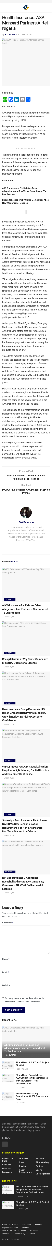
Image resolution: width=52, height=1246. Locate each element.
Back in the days (7, 1159)
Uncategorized (43, 1174)
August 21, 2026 (9, 617)
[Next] (28, 212)
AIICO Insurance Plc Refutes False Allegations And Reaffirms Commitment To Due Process (24, 191)
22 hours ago (10, 1055)
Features (6, 1168)
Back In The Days (9, 1231)
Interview (23, 1158)
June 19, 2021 (27, 34)
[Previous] (23, 212)
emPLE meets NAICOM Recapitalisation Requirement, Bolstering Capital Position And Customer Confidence (25, 770)
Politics (39, 1166)
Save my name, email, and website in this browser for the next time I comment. (24, 1000)
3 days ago (21, 1103)
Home (4, 1224)
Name (6, 959)
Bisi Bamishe (11, 34)
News (21, 1162)
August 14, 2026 (9, 835)
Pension (40, 1158)
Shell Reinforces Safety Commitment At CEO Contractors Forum (32, 1096)
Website (6, 985)
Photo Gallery (42, 1162)
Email (5, 972)
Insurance (9, 599)
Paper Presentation (25, 1171)
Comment (8, 922)
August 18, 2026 (9, 667)
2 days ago (21, 1087)
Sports (39, 1170)
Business (6, 1165)
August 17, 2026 (9, 724)
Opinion (22, 1166)
